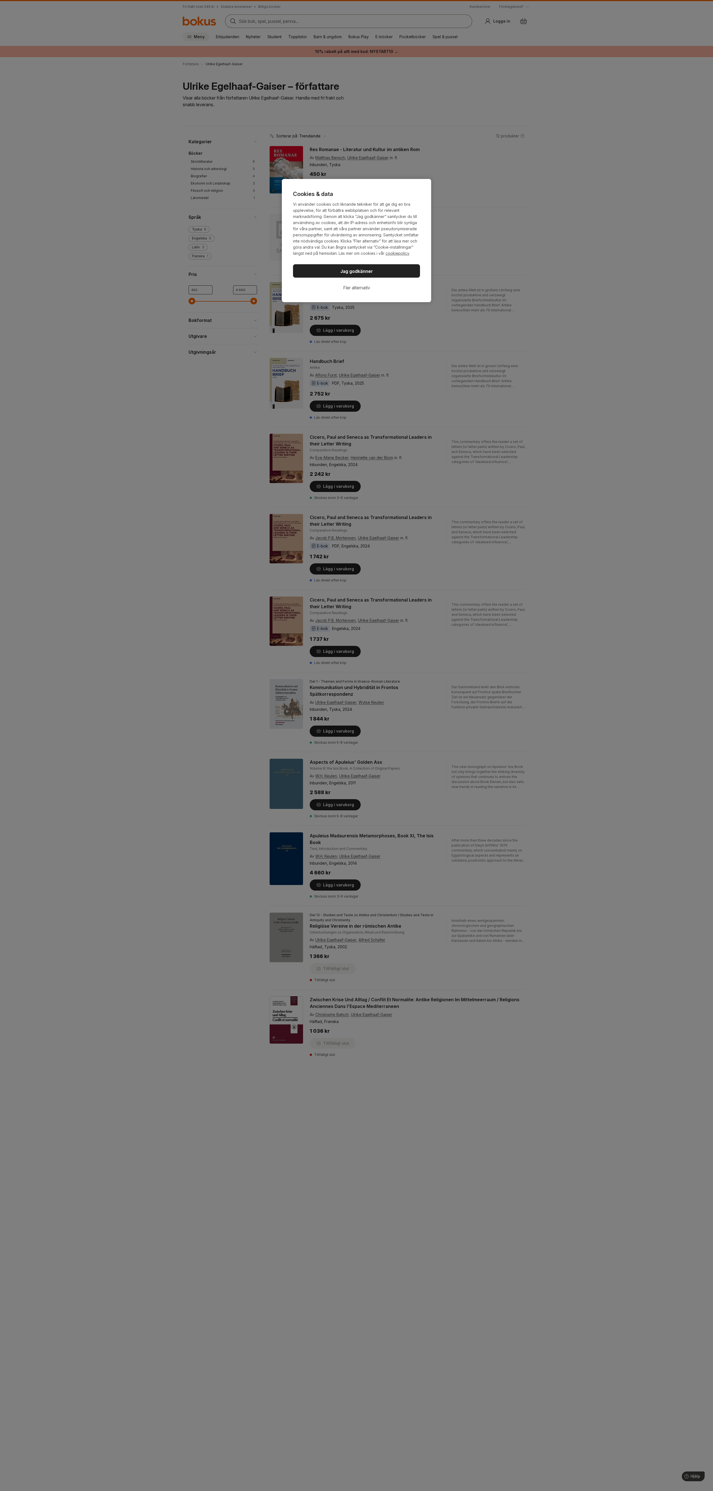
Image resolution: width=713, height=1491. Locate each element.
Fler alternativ (356, 287)
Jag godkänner (356, 271)
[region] (356, 240)
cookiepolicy (397, 253)
